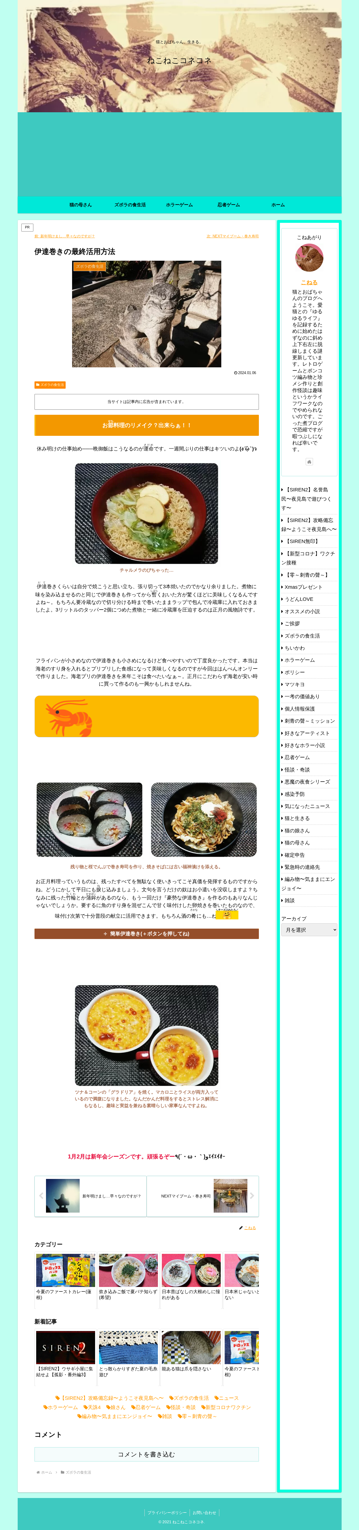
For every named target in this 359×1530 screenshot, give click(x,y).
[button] (249, 1279)
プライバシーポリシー (167, 1512)
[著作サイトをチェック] (309, 461)
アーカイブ (294, 919)
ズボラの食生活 (52, 385)
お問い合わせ (204, 1512)
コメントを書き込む (146, 1454)
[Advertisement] (180, 154)
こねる (309, 282)
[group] (65, 1280)
